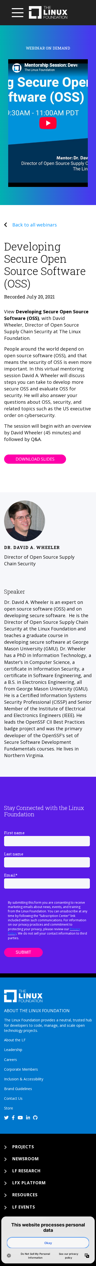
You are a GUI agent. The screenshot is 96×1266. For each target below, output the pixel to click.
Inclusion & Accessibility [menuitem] (23, 1079)
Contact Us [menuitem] (13, 1098)
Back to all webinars (34, 225)
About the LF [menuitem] (15, 1039)
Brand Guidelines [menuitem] (18, 1088)
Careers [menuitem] (10, 1059)
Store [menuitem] (8, 1108)
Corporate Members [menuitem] (21, 1069)
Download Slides (35, 459)
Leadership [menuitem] (13, 1049)
